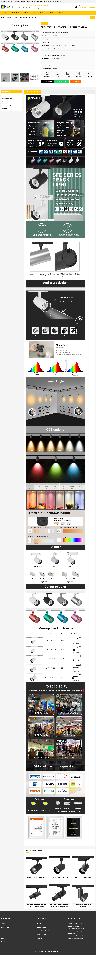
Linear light (4, 108)
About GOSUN (15, 12)
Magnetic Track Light (7, 105)
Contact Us (60, 12)
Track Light (14, 17)
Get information (48, 81)
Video (2, 938)
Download (50, 12)
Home (5, 12)
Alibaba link (76, 81)
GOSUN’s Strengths (5, 927)
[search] (92, 17)
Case (34, 12)
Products (26, 12)
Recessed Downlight (7, 98)
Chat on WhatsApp (62, 81)
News (41, 12)
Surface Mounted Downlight (9, 101)
